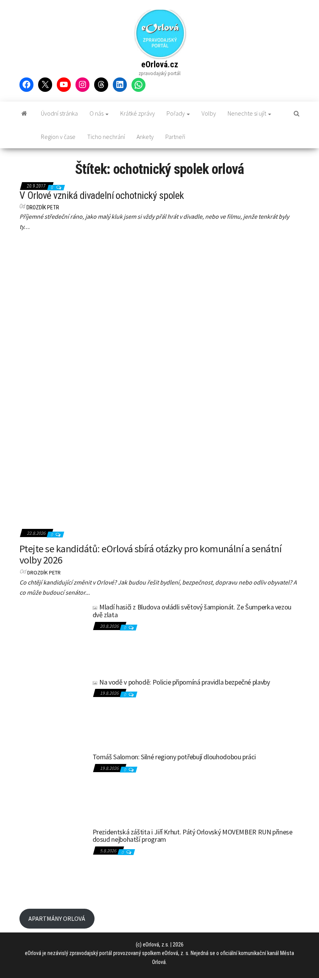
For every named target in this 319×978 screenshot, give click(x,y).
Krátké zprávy (137, 113)
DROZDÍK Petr (42, 207)
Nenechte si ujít (247, 113)
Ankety (145, 136)
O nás (97, 113)
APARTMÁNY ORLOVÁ (56, 918)
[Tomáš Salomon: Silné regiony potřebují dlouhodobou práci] (53, 786)
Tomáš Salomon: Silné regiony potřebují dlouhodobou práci (174, 756)
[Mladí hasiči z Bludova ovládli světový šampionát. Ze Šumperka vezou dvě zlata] (53, 636)
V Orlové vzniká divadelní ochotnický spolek (101, 195)
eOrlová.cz (159, 64)
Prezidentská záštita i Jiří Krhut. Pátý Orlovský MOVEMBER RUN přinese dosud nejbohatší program (193, 835)
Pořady (176, 113)
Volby (209, 113)
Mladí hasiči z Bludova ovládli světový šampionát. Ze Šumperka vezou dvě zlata (192, 610)
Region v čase (58, 136)
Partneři (175, 136)
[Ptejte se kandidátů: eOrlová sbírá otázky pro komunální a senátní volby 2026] (159, 382)
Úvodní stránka (59, 113)
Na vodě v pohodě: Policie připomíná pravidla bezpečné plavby (184, 682)
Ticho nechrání (106, 136)
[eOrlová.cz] (24, 113)
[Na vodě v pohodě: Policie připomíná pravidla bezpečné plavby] (53, 711)
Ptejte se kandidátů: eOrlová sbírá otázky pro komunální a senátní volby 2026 (150, 554)
